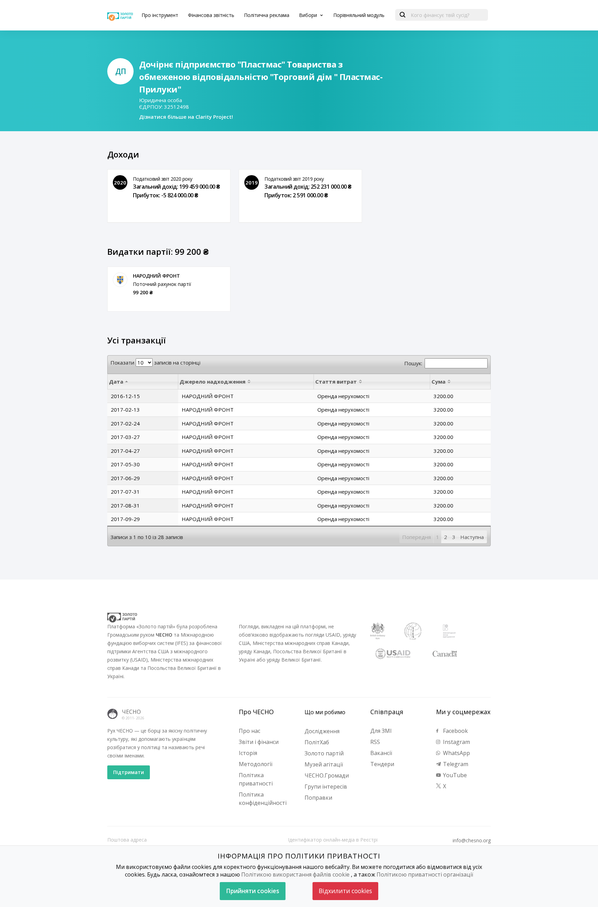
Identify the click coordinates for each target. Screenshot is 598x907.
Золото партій (324, 753)
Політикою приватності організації (425, 874)
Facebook (455, 731)
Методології (255, 764)
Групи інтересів (326, 786)
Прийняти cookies (252, 891)
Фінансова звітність (211, 15)
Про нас (249, 731)
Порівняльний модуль (358, 15)
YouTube (454, 775)
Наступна (472, 536)
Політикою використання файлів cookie (295, 874)
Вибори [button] (308, 15)
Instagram (456, 742)
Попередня (416, 536)
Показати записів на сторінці (155, 362)
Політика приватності (256, 779)
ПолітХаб (317, 742)
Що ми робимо (325, 712)
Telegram (455, 764)
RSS (375, 742)
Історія (248, 753)
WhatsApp (456, 753)
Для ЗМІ (381, 731)
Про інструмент (160, 15)
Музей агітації (324, 764)
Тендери (382, 764)
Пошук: (413, 363)
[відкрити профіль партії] (120, 280)
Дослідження (322, 731)
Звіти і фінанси (259, 742)
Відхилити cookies (345, 891)
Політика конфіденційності (263, 799)
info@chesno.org (472, 840)
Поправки (318, 797)
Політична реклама (266, 15)
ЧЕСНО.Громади (327, 775)
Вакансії (381, 753)
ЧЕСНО (131, 712)
